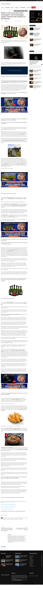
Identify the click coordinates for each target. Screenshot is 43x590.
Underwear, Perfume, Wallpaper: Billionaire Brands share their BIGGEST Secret (37, 71)
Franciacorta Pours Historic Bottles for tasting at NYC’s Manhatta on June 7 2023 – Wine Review (21, 529)
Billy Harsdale (31, 64)
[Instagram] (37, 0)
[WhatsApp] (12, 23)
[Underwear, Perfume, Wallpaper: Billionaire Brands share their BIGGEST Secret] (31, 34)
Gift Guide (28, 7)
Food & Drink (7, 7)
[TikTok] (38, 0)
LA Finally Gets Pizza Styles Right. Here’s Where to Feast (38, 40)
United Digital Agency (18, 579)
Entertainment (22, 7)
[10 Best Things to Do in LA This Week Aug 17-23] (31, 45)
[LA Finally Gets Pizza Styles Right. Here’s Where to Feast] (31, 40)
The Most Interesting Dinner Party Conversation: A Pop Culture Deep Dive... (23, 564)
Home (8, 9)
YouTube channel (10, 64)
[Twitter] (40, 0)
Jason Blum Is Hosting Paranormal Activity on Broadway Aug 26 (37, 29)
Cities (2, 7)
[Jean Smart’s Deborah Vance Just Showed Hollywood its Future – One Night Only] (31, 82)
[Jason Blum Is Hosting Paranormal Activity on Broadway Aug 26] (31, 29)
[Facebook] (7, 23)
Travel (12, 7)
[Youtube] (41, 0)
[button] (41, 7)
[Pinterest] (10, 23)
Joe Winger (9, 534)
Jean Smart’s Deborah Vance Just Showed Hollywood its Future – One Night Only (38, 82)
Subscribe (33, 7)
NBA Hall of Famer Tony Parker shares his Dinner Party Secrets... (23, 560)
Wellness (16, 7)
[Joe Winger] (4, 538)
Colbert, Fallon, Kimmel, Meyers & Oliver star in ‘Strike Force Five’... (23, 556)
